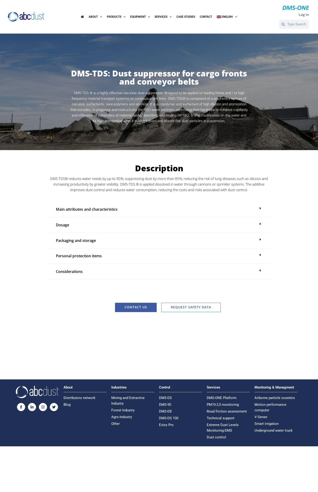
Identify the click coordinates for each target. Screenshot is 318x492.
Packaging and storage (76, 240)
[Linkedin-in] (32, 407)
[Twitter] (54, 407)
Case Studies (185, 16)
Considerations (69, 271)
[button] (159, 209)
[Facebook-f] (21, 407)
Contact (206, 16)
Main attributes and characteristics (87, 209)
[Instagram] (43, 407)
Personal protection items (79, 255)
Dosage (62, 224)
